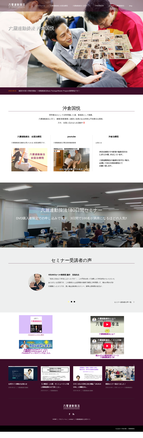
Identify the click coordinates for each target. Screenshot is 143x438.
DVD (116, 387)
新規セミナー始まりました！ (116, 384)
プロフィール (40, 6)
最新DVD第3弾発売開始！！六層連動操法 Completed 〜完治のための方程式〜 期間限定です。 (53, 91)
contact (71, 419)
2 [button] (71, 301)
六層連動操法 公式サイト (81, 6)
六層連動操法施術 (22, 387)
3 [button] (74, 301)
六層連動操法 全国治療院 (59, 6)
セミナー (121, 387)
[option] (71, 282)
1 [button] (68, 301)
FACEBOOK (99, 6)
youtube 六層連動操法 (116, 6)
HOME (55, 419)
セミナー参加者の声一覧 (122, 302)
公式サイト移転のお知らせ (17, 384)
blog (130, 6)
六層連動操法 (54, 390)
